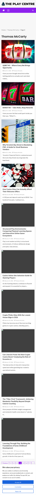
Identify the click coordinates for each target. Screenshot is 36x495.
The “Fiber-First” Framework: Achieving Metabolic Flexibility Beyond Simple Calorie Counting (18, 401)
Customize (18, 487)
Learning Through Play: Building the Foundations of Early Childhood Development (16, 445)
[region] (18, 479)
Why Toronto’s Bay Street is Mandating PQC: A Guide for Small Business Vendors (17, 147)
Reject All (18, 491)
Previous (5, 463)
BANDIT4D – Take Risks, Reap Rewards (18, 108)
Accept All (18, 482)
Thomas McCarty (17, 70)
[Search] (33, 10)
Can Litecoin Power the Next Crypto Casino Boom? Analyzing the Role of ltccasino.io (16, 357)
